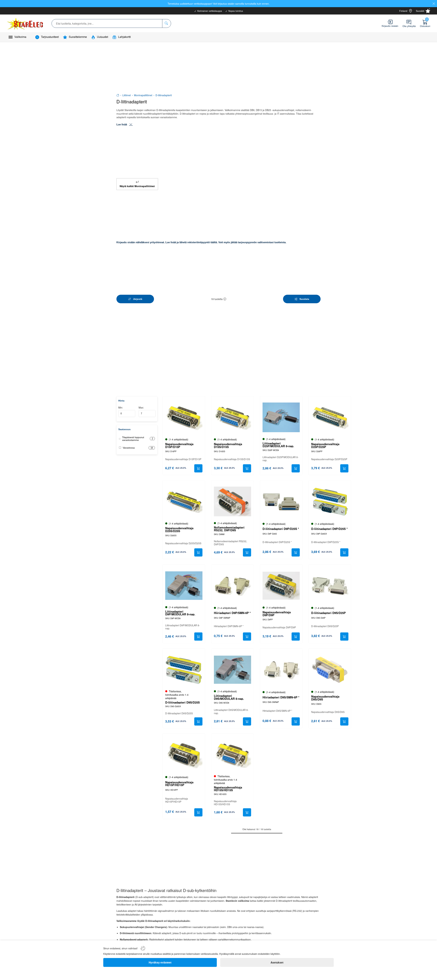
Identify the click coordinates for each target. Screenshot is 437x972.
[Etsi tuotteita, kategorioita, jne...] (166, 23)
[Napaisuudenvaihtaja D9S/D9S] (329, 669)
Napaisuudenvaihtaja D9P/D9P (277, 614)
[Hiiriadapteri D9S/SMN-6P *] (281, 669)
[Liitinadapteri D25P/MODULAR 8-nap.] (281, 417)
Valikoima (20, 37)
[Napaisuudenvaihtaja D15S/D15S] (232, 417)
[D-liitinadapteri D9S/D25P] (329, 585)
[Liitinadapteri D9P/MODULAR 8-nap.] (183, 585)
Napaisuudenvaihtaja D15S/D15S (228, 445)
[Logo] (25, 23)
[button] (224, 299)
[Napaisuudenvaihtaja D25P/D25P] (329, 417)
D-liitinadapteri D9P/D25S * (281, 528)
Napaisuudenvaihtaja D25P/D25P (325, 445)
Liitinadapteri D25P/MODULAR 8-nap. (278, 445)
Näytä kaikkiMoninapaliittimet (137, 186)
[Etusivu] (117, 95)
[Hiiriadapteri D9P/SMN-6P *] (232, 585)
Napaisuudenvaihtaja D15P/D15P (179, 445)
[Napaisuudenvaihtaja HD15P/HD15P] (183, 754)
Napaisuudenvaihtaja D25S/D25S (179, 529)
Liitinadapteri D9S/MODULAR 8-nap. (229, 697)
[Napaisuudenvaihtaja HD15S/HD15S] (232, 754)
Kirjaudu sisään (390, 26)
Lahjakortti (124, 37)
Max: (141, 407)
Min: (120, 407)
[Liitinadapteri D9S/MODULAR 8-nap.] (232, 669)
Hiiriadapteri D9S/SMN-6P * (281, 697)
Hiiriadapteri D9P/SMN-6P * (232, 612)
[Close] (434, 3)
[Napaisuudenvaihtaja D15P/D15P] (183, 417)
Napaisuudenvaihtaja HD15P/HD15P (179, 784)
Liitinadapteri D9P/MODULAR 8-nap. (180, 613)
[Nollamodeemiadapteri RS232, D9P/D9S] (232, 501)
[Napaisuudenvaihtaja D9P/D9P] (281, 585)
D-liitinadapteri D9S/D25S (182, 702)
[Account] (389, 21)
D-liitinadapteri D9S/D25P (328, 612)
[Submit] (198, 468)
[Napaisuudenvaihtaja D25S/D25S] (183, 501)
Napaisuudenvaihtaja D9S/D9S (325, 698)
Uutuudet (102, 37)
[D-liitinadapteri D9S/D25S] (183, 669)
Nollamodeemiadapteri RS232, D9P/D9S (229, 529)
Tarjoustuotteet (50, 37)
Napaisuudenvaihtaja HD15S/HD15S (228, 789)
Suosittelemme (78, 37)
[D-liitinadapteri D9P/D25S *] (281, 501)
